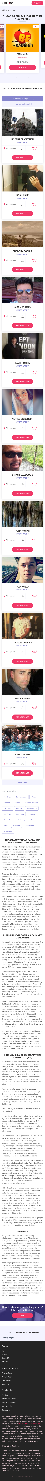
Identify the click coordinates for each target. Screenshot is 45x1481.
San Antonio (29, 826)
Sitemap (5, 1354)
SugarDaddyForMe (9, 1402)
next (26, 76)
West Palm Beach (31, 803)
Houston (16, 826)
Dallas (6, 826)
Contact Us (6, 1358)
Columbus (7, 808)
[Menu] (22, 3)
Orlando (7, 803)
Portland (32, 814)
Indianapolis (32, 808)
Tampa (17, 803)
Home (4, 1351)
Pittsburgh (22, 820)
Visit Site (22, 67)
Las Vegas (7, 814)
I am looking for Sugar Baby (22, 104)
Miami (34, 797)
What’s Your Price (9, 1399)
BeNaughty (6, 1410)
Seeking (5, 1395)
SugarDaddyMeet (8, 1406)
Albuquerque (8, 1338)
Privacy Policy (7, 1377)
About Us (5, 1384)
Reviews (5, 1361)
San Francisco (21, 797)
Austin (33, 820)
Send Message (22, 158)
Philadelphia (8, 820)
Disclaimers (6, 1380)
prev (18, 76)
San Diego (7, 797)
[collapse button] (22, 782)
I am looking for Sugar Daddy (22, 98)
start (22, 1315)
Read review (22, 62)
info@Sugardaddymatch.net (29, 1424)
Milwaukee (8, 831)
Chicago (19, 808)
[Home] (7, 3)
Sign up (37, 3)
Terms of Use (7, 1373)
